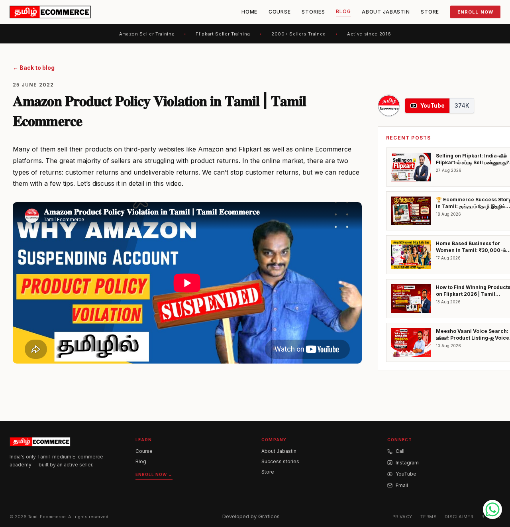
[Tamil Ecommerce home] (50, 12)
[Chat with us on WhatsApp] (492, 509)
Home (249, 12)
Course (279, 12)
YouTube (406, 474)
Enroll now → (154, 474)
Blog (343, 11)
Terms (428, 516)
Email (402, 485)
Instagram (407, 463)
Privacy (402, 516)
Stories (313, 12)
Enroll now (475, 12)
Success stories (280, 461)
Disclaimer (459, 516)
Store (430, 12)
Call (400, 451)
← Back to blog (34, 67)
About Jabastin (386, 12)
